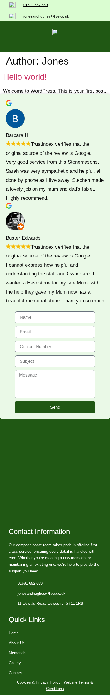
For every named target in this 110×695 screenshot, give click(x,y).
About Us (17, 643)
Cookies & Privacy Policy (38, 682)
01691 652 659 (35, 5)
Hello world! (25, 77)
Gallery (15, 663)
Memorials (17, 653)
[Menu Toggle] (55, 47)
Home (14, 633)
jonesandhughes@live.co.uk (46, 16)
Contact (15, 673)
